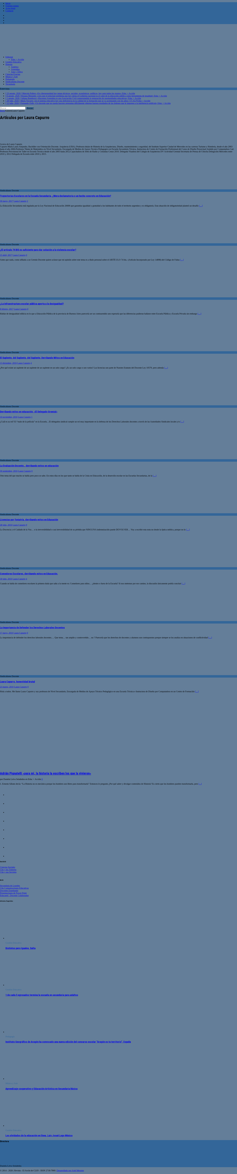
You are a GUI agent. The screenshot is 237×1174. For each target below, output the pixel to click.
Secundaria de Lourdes (10, 885)
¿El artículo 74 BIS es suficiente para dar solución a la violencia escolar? (38, 249)
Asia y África (17, 72)
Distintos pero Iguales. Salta (20, 948)
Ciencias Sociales (7, 867)
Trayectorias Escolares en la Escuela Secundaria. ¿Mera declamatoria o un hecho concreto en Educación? (55, 195)
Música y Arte (11, 77)
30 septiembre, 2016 (9, 471)
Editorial (9, 57)
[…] (201, 206)
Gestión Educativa (13, 62)
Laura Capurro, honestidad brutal (17, 681)
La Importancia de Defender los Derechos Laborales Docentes (32, 627)
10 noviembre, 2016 (8, 417)
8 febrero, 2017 (6, 309)
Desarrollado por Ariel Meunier (70, 1170)
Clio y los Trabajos (8, 869)
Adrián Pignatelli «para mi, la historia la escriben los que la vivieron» (45, 773)
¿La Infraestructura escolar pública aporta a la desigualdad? (32, 303)
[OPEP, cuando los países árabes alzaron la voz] (10, 812)
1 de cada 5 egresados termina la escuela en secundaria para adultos (41, 995)
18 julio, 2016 (6, 579)
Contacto (9, 11)
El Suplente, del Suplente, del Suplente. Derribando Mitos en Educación (37, 357)
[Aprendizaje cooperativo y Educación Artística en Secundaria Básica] (27, 1079)
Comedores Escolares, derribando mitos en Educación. (29, 573)
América (14, 67)
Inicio (7, 3)
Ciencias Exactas (12, 74)
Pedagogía (10, 79)
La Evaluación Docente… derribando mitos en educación (29, 465)
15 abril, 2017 (6, 255)
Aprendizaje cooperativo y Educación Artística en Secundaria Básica (41, 1088)
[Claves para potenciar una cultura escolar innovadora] (10, 830)
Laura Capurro (20, 201)
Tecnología (10, 84)
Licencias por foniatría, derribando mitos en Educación (29, 519)
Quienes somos (12, 6)
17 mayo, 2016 (6, 633)
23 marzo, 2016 (7, 687)
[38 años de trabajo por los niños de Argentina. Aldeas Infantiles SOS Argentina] (10, 847)
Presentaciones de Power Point (13, 893)
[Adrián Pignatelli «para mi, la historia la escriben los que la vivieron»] (46, 767)
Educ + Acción (17, 59)
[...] (200, 784)
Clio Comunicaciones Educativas (14, 888)
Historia (8, 64)
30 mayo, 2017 (6, 201)
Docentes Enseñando (9, 890)
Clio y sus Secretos (8, 872)
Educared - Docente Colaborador (14, 895)
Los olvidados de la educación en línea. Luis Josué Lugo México (39, 1135)
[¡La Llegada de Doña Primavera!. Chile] (10, 795)
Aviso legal (10, 8)
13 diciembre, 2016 (8, 363)
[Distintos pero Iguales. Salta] (27, 938)
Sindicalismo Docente (14, 81)
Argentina (15, 69)
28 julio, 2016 (6, 525)
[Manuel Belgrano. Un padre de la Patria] (10, 821)
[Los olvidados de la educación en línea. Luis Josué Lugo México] (27, 1125)
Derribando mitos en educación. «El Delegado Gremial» (28, 411)
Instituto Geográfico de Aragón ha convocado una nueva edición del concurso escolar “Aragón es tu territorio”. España (68, 1041)
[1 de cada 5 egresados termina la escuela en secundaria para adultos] (27, 985)
